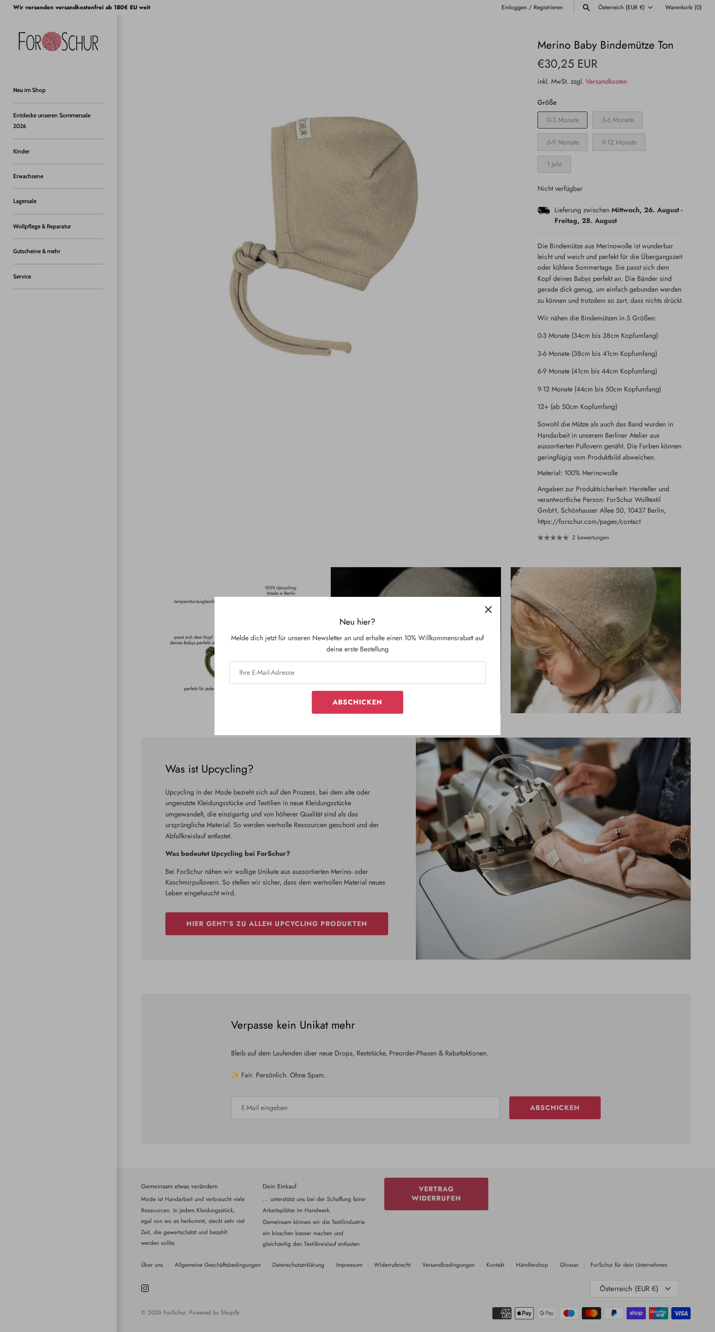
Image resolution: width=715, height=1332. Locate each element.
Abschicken (357, 702)
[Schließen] (488, 609)
